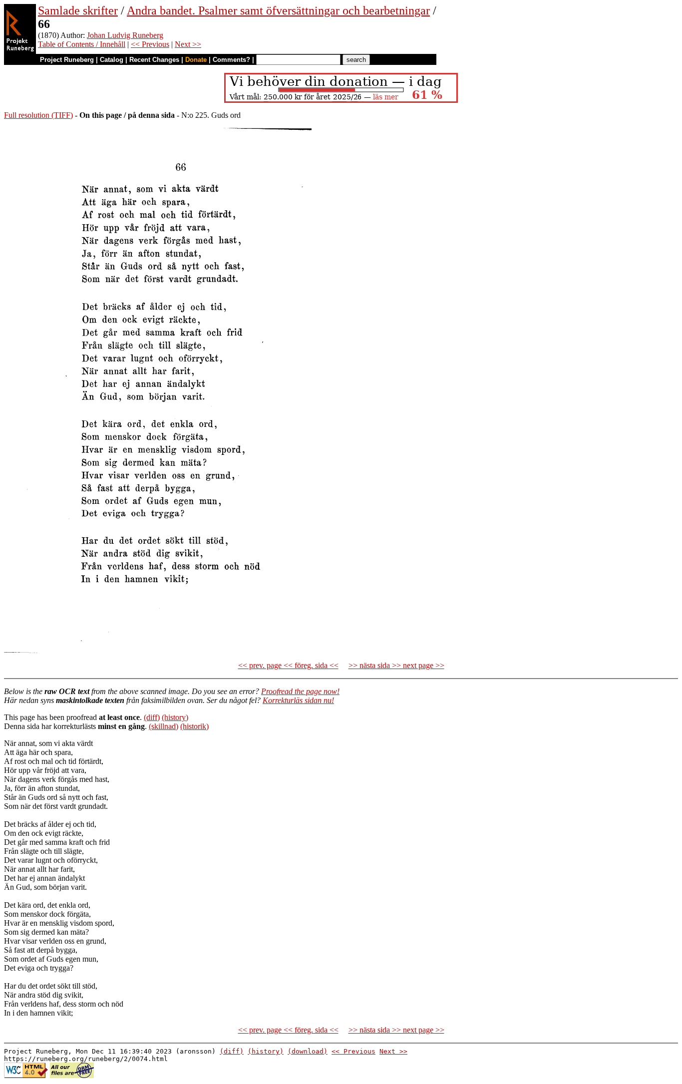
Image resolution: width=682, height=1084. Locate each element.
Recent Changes (154, 59)
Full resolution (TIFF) (38, 115)
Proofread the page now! (300, 691)
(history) (175, 717)
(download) (308, 1051)
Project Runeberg (67, 59)
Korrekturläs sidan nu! (298, 700)
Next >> (188, 44)
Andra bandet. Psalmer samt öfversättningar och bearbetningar (278, 10)
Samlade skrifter (78, 10)
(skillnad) (163, 726)
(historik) (194, 726)
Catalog (111, 59)
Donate (196, 59)
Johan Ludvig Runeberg (125, 35)
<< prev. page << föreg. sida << (288, 665)
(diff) (152, 717)
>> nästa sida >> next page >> (396, 665)
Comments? (231, 59)
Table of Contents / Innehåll (81, 44)
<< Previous (150, 44)
